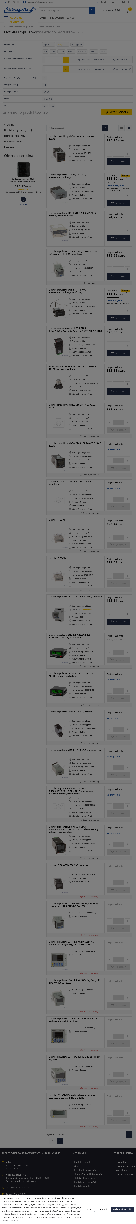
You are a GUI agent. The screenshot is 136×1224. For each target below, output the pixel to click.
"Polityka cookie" (30, 1217)
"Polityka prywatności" (11, 1220)
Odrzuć (89, 1209)
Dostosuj (103, 1209)
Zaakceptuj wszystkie (122, 1209)
